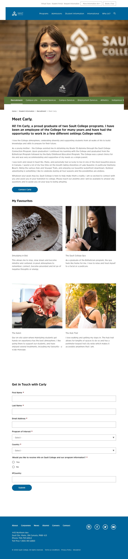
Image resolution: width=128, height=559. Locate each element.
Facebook (97, 526)
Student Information (26, 111)
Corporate (26, 525)
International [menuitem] (93, 14)
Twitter (105, 526)
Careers (56, 525)
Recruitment (17, 100)
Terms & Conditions (52, 550)
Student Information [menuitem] (74, 14)
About (15, 525)
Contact (66, 525)
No (17, 467)
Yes (18, 462)
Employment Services (87, 100)
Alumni (45, 525)
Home (14, 111)
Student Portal (57, 3)
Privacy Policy (66, 550)
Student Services (48, 100)
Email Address (23, 420)
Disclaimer (77, 550)
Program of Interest (25, 432)
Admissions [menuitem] (57, 14)
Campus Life (31, 100)
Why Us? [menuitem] (106, 14)
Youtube (113, 526)
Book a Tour (109, 3)
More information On (91, 3)
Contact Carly (24, 190)
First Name (21, 394)
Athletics (104, 100)
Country (20, 445)
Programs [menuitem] (43, 14)
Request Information (71, 3)
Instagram (88, 526)
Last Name (21, 407)
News (36, 525)
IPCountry (16, 473)
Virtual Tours (46, 3)
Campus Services (66, 100)
